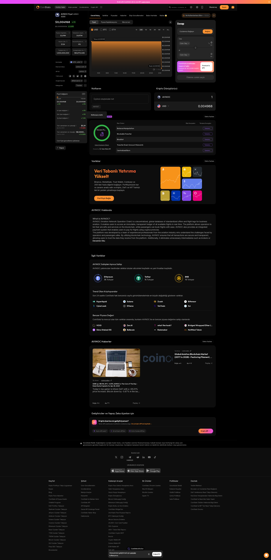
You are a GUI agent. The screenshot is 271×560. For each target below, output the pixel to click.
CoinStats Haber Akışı (88, 513)
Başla (224, 7)
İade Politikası (174, 499)
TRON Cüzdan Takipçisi (57, 536)
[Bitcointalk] (85, 76)
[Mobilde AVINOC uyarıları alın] (214, 15)
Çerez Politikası (175, 496)
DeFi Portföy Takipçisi (56, 506)
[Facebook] (81, 76)
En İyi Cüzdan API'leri (138, 431)
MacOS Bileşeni (147, 489)
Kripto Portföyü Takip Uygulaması (60, 485)
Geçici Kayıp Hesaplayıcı (117, 492)
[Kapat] (268, 2)
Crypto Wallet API (114, 540)
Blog (50, 492)
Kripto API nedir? (101, 431)
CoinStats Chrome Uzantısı (151, 485)
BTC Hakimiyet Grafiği (116, 516)
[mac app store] (135, 470)
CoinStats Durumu (197, 509)
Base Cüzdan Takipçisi (57, 530)
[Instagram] (122, 458)
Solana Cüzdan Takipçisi (57, 519)
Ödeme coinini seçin (195, 77)
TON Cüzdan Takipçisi (56, 533)
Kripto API (204, 431)
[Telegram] (69, 76)
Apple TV (145, 496)
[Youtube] (149, 458)
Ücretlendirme (86, 489)
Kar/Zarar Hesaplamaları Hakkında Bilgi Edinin (206, 496)
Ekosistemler (53, 550)
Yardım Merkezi (196, 485)
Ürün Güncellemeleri (88, 485)
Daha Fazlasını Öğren (102, 145)
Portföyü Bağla (104, 198)
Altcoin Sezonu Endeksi (116, 519)
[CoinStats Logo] (43, 7)
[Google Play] (153, 470)
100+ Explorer (113, 526)
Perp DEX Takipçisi (55, 546)
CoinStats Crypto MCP (116, 533)
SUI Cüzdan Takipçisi (56, 543)
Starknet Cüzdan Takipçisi (58, 509)
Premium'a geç (206, 67)
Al (179, 50)
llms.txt (110, 536)
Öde (180, 39)
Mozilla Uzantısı (147, 492)
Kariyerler (84, 496)
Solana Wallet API (114, 543)
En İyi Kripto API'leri (119, 431)
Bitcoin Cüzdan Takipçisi (57, 540)
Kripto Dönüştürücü (115, 496)
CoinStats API (85, 502)
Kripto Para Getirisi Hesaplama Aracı (120, 485)
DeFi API (111, 550)
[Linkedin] (143, 458)
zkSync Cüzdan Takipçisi (57, 513)
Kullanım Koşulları (175, 489)
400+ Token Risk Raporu (117, 530)
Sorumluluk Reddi (176, 485)
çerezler (133, 553)
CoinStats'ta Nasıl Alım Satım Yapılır (203, 499)
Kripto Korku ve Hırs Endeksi (118, 506)
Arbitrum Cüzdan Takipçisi (58, 516)
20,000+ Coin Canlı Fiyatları (118, 523)
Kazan (51, 489)
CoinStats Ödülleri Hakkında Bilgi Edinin (204, 502)
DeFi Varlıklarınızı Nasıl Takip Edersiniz (204, 492)
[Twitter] (73, 76)
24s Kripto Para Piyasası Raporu (119, 513)
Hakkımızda (85, 516)
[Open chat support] (266, 555)
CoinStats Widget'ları (115, 509)
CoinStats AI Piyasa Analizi (58, 499)
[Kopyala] (81, 62)
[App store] (117, 470)
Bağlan (207, 31)
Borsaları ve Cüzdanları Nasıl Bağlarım (204, 489)
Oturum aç (213, 7)
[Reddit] (77, 76)
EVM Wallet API (113, 546)
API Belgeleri (85, 506)
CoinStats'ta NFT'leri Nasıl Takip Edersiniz (205, 506)
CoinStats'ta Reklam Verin (90, 499)
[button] (81, 62)
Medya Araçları (86, 492)
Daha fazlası (209, 116)
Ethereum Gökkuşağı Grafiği (118, 502)
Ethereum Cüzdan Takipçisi (58, 526)
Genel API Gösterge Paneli (90, 509)
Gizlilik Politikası (175, 492)
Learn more (146, 2)
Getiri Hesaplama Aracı (116, 489)
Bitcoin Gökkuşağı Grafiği (117, 499)
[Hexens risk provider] (102, 149)
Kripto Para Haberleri (56, 496)
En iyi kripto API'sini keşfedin (140, 424)
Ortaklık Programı (55, 502)
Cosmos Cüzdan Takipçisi (58, 523)
